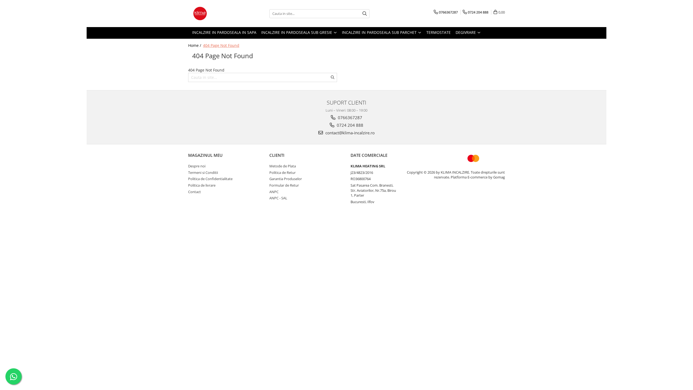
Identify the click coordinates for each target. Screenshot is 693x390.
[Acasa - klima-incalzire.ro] (215, 13)
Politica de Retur (282, 172)
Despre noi (196, 166)
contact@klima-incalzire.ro (349, 132)
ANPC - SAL (278, 198)
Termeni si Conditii (203, 172)
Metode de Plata (282, 166)
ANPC (274, 191)
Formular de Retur (284, 185)
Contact (194, 191)
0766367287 (349, 117)
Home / (195, 45)
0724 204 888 (349, 125)
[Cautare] (365, 13)
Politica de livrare (201, 185)
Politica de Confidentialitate (210, 178)
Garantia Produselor (285, 178)
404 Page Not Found (221, 45)
